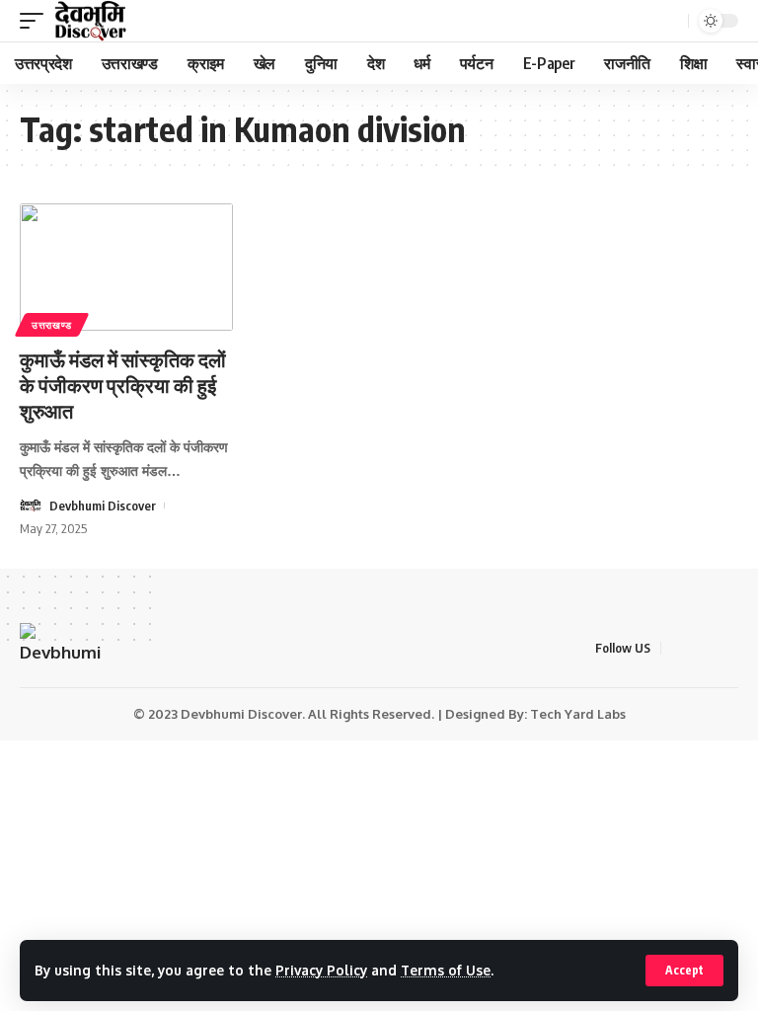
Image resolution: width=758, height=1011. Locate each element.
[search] (671, 21)
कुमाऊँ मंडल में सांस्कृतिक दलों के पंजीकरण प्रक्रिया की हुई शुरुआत (123, 385)
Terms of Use (446, 970)
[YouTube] (727, 648)
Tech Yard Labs (578, 714)
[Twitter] (702, 648)
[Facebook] (677, 648)
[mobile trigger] (36, 20)
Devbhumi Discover (102, 505)
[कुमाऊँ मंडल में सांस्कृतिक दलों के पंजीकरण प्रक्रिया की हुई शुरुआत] (126, 267)
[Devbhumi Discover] (90, 20)
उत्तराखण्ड (52, 325)
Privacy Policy (321, 970)
